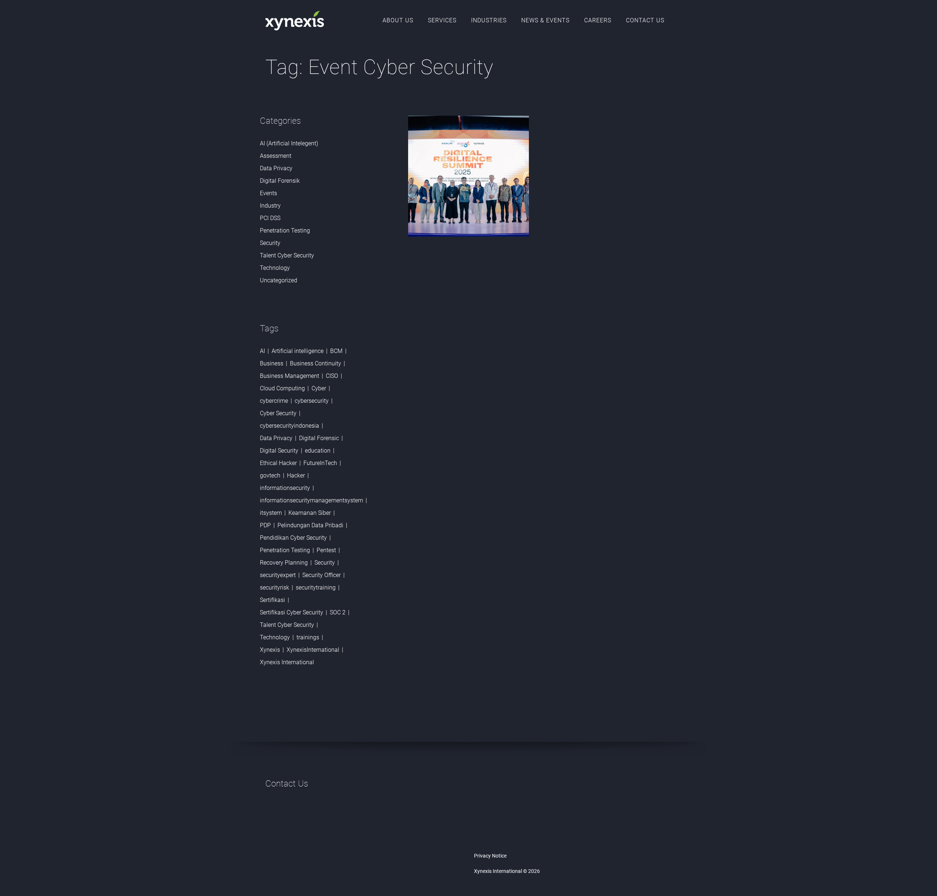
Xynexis (270, 649)
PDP (265, 525)
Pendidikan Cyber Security (293, 537)
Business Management (289, 375)
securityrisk (274, 587)
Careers (597, 20)
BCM (336, 350)
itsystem (271, 512)
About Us (397, 20)
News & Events (545, 20)
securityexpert (278, 575)
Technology (275, 267)
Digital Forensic (319, 438)
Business (271, 363)
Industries (489, 20)
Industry (270, 205)
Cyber (318, 388)
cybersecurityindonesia (289, 425)
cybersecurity (312, 400)
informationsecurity (285, 487)
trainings (307, 637)
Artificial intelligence (298, 350)
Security (270, 242)
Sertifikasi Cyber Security (291, 612)
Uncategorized (278, 280)
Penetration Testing (285, 230)
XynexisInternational (313, 649)
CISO (332, 375)
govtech (270, 475)
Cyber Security (278, 413)
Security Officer (321, 575)
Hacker (296, 475)
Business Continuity (315, 363)
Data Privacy (276, 168)
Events (268, 193)
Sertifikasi (272, 599)
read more (444, 383)
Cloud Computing (282, 388)
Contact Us (645, 20)
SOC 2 (338, 612)
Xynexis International (287, 662)
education (318, 450)
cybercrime (274, 400)
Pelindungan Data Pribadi (310, 525)
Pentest (326, 550)
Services (442, 20)
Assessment (275, 155)
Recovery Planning (284, 562)
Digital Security (279, 450)
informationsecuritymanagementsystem (311, 500)
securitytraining (316, 587)
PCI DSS (270, 218)
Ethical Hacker (278, 463)
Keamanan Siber (309, 512)
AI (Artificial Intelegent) (289, 143)
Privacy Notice (490, 856)
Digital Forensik (280, 180)
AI (262, 350)
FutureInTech (320, 463)
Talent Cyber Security (287, 255)
